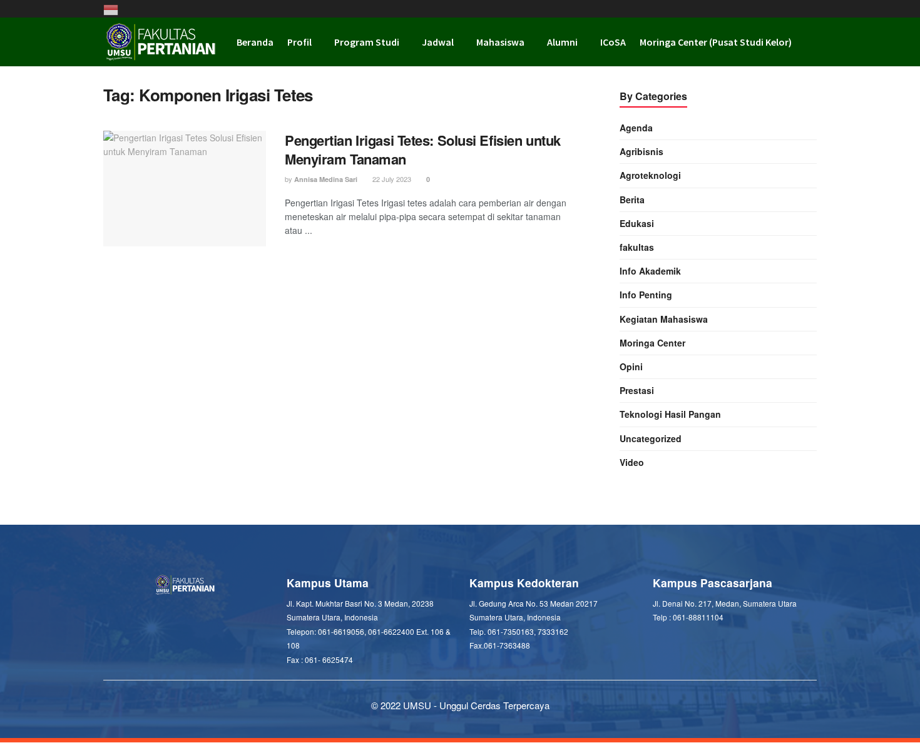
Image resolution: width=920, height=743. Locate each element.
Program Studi (366, 42)
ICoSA (613, 42)
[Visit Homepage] (161, 42)
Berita (632, 199)
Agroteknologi (650, 175)
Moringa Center (652, 342)
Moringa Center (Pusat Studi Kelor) (716, 42)
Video (632, 462)
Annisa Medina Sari (325, 179)
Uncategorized (651, 438)
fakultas (637, 247)
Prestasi (637, 390)
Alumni (562, 42)
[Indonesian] (114, 9)
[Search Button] (812, 42)
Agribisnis (641, 151)
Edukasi (637, 223)
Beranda (255, 42)
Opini (631, 366)
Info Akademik (650, 271)
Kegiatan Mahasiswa (664, 319)
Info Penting (646, 294)
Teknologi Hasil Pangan (670, 414)
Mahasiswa (500, 42)
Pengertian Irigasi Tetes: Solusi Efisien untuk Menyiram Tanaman (423, 149)
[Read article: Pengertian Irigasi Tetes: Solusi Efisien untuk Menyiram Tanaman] (184, 189)
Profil (299, 42)
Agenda (636, 127)
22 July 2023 (391, 179)
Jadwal (438, 42)
